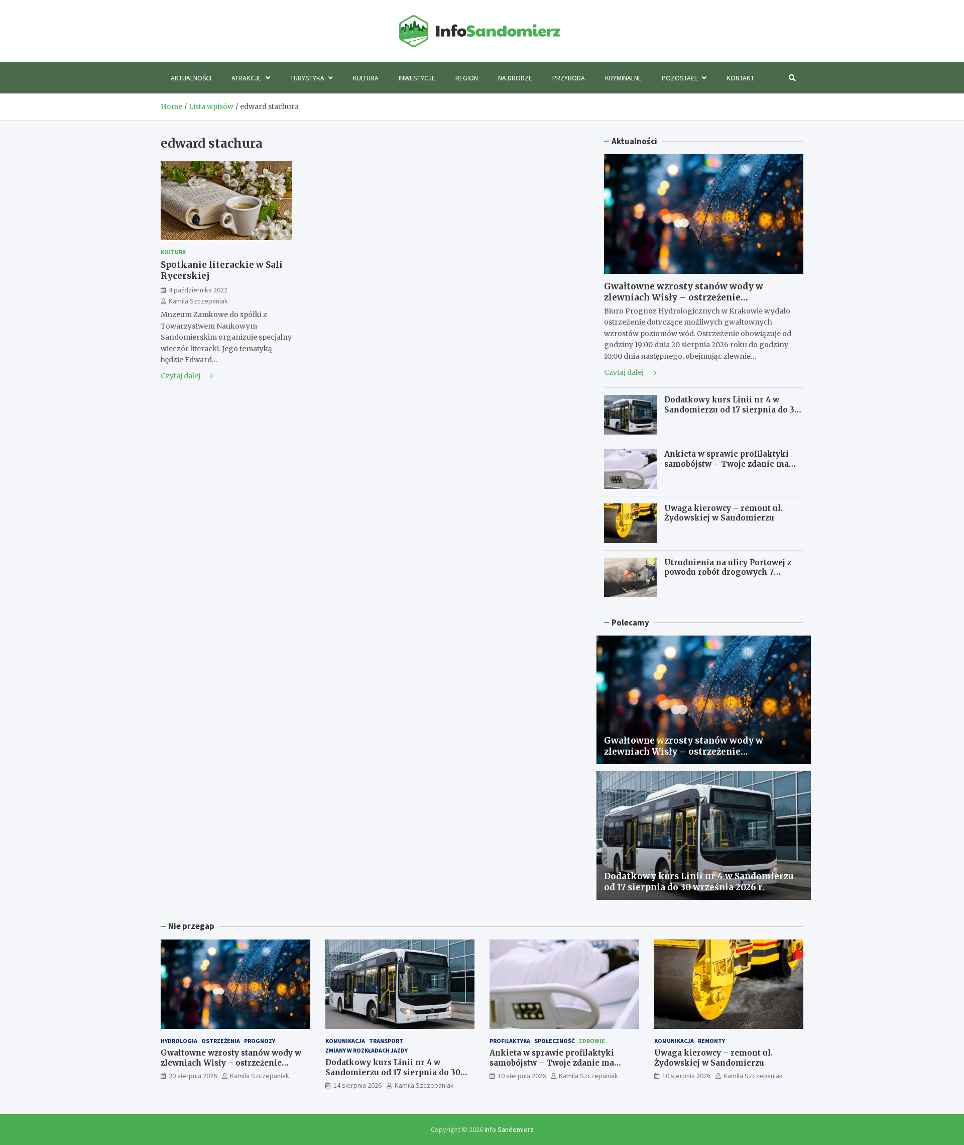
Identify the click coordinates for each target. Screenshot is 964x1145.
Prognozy (259, 1041)
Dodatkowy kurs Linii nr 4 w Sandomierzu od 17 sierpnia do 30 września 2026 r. (731, 409)
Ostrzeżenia (220, 1041)
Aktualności (191, 77)
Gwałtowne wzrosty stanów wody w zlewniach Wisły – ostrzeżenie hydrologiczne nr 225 (683, 297)
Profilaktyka (510, 1041)
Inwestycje (417, 77)
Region (466, 77)
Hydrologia (179, 1041)
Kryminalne (623, 77)
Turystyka (307, 77)
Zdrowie (592, 1041)
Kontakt (740, 77)
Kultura (366, 77)
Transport (386, 1041)
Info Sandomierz (509, 1129)
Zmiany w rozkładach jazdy (366, 1050)
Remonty (711, 1041)
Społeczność (554, 1041)
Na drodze (515, 77)
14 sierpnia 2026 (357, 1085)
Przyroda (568, 77)
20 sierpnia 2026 (193, 1075)
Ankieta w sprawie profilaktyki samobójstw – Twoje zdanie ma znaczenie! (726, 463)
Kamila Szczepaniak (198, 300)
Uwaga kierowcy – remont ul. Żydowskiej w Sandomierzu (723, 513)
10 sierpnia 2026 (522, 1075)
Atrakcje (246, 77)
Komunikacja (345, 1041)
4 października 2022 (198, 289)
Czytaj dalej (181, 375)
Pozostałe (680, 77)
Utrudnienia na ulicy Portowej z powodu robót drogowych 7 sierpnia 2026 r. (727, 572)
